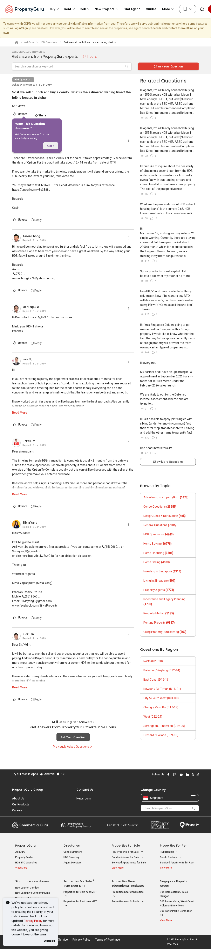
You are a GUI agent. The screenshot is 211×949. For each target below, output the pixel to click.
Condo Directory (72, 851)
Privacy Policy (33, 920)
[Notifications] (202, 9)
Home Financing (158, 553)
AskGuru (20, 851)
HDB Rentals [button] (167, 851)
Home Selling (156, 562)
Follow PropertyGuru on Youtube (180, 774)
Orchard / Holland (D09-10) (160, 735)
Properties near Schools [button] (126, 901)
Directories (71, 845)
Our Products (20, 804)
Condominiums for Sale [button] (125, 857)
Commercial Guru (30, 825)
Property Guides (24, 857)
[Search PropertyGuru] (193, 808)
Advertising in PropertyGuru (166, 497)
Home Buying (157, 543)
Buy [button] (52, 9)
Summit (122, 825)
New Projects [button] (105, 9)
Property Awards (76, 825)
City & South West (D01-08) (161, 698)
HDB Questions (23, 79)
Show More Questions (168, 461)
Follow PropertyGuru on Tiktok (197, 774)
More (166, 9)
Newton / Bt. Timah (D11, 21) (162, 688)
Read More (19, 412)
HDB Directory (71, 857)
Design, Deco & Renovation (164, 515)
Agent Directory (72, 862)
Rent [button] (67, 9)
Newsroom (83, 798)
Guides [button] (151, 9)
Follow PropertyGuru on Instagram (174, 774)
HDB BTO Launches (26, 862)
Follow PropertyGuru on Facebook (167, 774)
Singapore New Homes (32, 881)
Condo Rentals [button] (168, 857)
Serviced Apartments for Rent (177, 862)
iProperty (189, 825)
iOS (62, 774)
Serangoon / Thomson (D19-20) (164, 725)
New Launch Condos (27, 887)
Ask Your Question (73, 737)
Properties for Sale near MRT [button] (80, 892)
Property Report (160, 825)
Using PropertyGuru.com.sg (164, 631)
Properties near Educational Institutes (128, 883)
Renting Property (159, 622)
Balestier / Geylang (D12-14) (161, 670)
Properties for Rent (174, 845)
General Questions (160, 525)
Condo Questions (160, 506)
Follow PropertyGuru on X (192, 774)
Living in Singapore (159, 580)
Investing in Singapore (162, 571)
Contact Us (85, 790)
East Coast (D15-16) (156, 679)
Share (42, 115)
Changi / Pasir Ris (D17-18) (160, 707)
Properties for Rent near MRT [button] (80, 901)
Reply (38, 220)
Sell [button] (83, 9)
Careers (17, 810)
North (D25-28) (153, 661)
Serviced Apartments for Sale (129, 862)
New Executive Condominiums (32, 892)
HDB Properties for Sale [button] (125, 851)
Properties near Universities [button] (128, 892)
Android (49, 774)
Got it (50, 145)
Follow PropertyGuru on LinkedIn (186, 774)
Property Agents (158, 590)
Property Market (158, 613)
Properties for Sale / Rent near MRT (78, 883)
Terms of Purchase (107, 939)
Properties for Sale (126, 845)
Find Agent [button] (132, 9)
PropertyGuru (25, 845)
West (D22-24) (152, 716)
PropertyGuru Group (27, 790)
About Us (18, 798)
